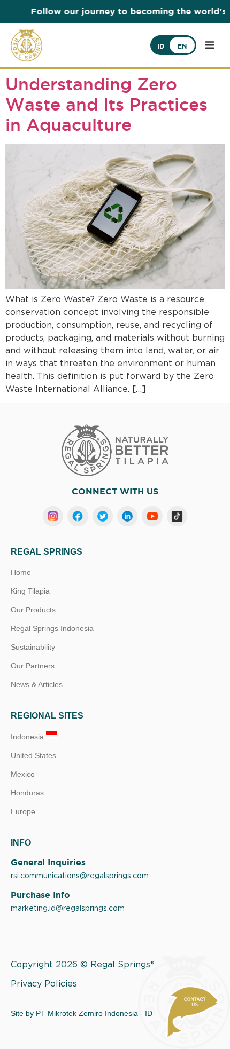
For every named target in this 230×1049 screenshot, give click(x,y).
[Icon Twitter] (103, 516)
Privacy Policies (44, 984)
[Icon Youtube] (152, 516)
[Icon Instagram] (53, 516)
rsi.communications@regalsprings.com (80, 876)
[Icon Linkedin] (127, 516)
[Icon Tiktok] (177, 516)
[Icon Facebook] (77, 516)
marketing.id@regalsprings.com (68, 908)
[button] (209, 44)
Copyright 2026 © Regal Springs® (83, 964)
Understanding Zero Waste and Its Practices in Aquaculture (106, 104)
